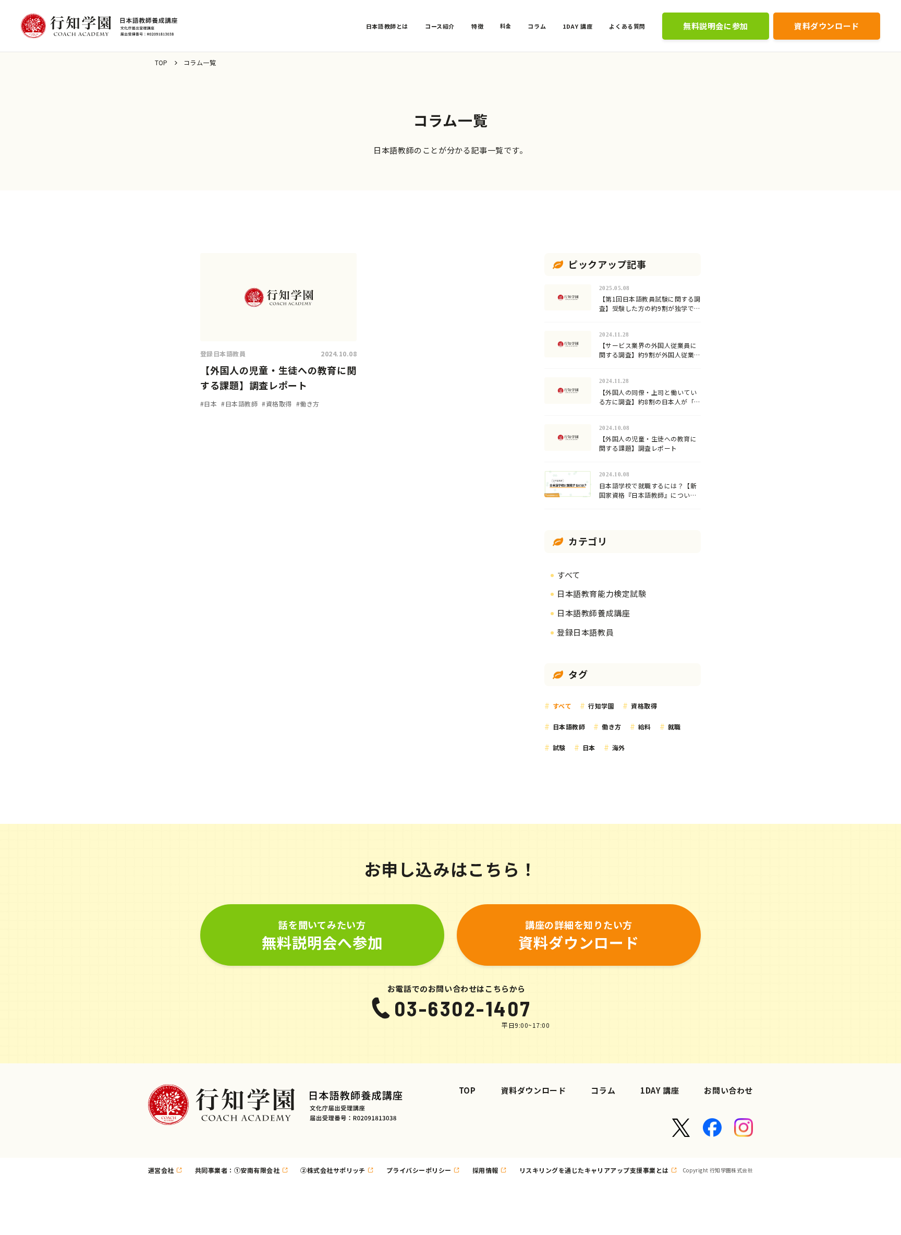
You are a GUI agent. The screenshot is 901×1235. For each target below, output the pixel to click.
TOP (161, 62)
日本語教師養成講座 (593, 612)
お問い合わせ (728, 1090)
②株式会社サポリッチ (333, 1170)
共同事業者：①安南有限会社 (237, 1170)
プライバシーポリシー (419, 1170)
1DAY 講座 (659, 1090)
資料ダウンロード (533, 1090)
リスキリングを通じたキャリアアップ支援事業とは (594, 1170)
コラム (603, 1090)
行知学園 (601, 705)
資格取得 (644, 705)
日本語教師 (569, 726)
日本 (588, 747)
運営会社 (161, 1170)
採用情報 (485, 1170)
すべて (568, 574)
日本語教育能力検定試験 (602, 593)
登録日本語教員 (585, 632)
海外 (618, 747)
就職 (674, 726)
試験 (559, 747)
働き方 (611, 726)
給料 (644, 726)
